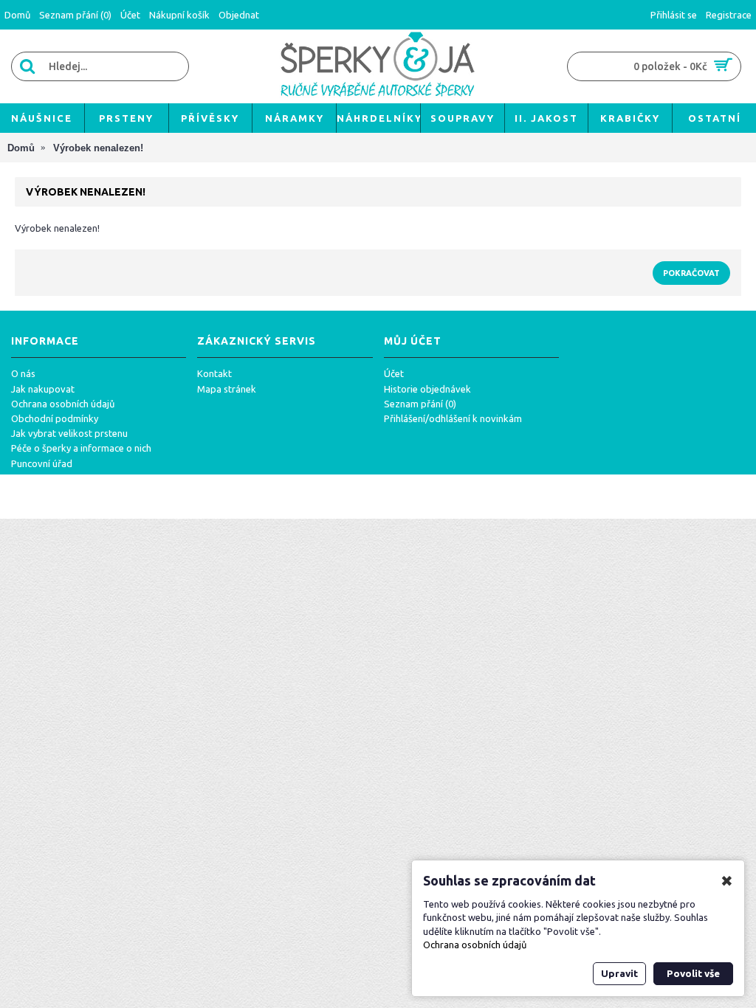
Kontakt (214, 373)
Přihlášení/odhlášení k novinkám (453, 418)
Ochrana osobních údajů (62, 403)
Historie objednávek (427, 389)
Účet (394, 373)
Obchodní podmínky (54, 418)
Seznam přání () (420, 403)
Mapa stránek (226, 389)
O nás (23, 373)
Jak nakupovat (43, 389)
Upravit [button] (619, 973)
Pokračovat (691, 273)
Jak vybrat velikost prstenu (69, 433)
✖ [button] (727, 880)
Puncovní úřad (41, 463)
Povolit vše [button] (693, 973)
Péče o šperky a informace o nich (81, 448)
